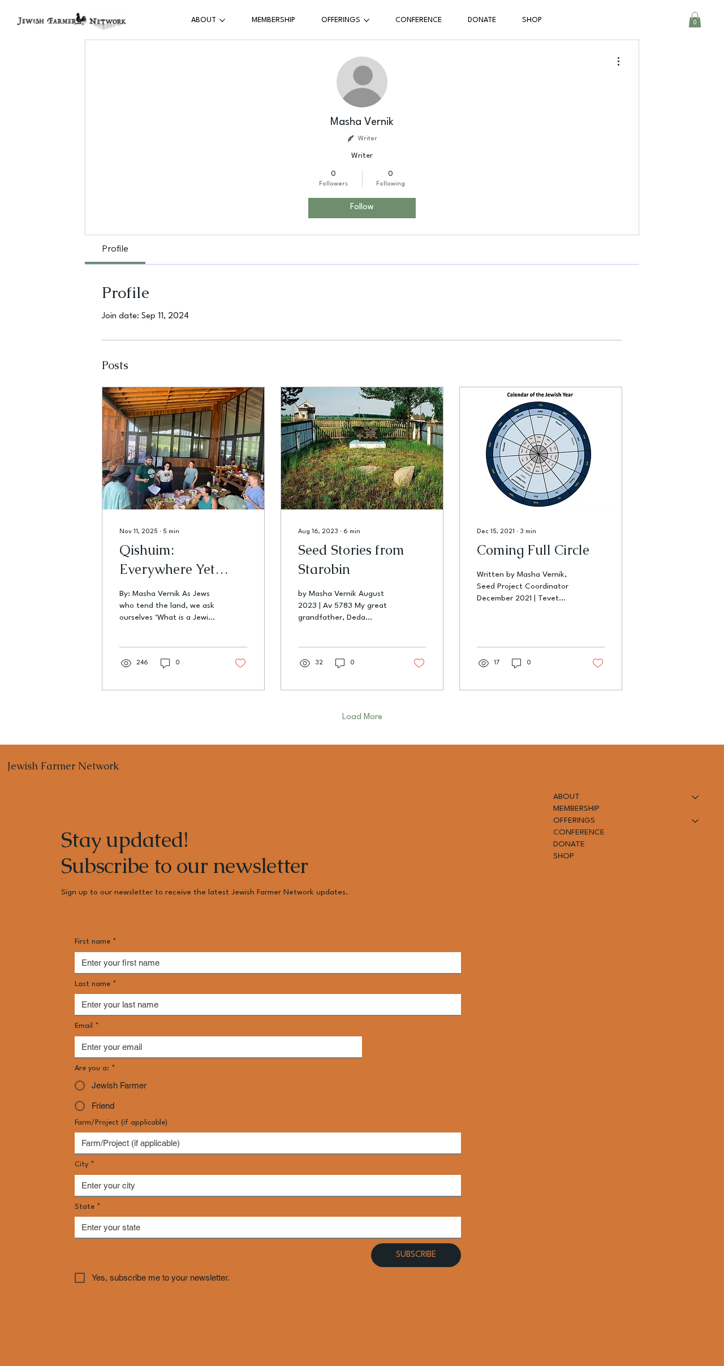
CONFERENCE (579, 832)
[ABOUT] (696, 797)
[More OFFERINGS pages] (366, 20)
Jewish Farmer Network (63, 765)
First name (96, 941)
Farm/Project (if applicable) (121, 1122)
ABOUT (566, 797)
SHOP (563, 856)
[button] (694, 19)
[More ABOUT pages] (222, 20)
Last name (96, 984)
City (84, 1164)
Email (87, 1026)
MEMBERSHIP (576, 808)
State (88, 1207)
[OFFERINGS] (696, 821)
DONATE (569, 844)
